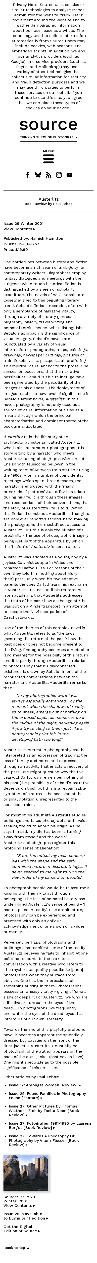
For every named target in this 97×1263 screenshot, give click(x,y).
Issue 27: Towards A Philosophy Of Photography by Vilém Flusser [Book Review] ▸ (44, 1140)
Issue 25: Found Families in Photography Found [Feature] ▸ (47, 1095)
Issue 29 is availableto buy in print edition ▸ (25, 1216)
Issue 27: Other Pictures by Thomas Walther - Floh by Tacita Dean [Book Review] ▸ (44, 1110)
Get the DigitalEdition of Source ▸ (21, 1228)
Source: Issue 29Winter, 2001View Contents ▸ (19, 1201)
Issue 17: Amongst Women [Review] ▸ (45, 1085)
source (48, 123)
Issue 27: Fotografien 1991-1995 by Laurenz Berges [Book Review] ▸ (50, 1125)
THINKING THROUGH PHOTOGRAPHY (49, 137)
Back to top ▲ (17, 1248)
